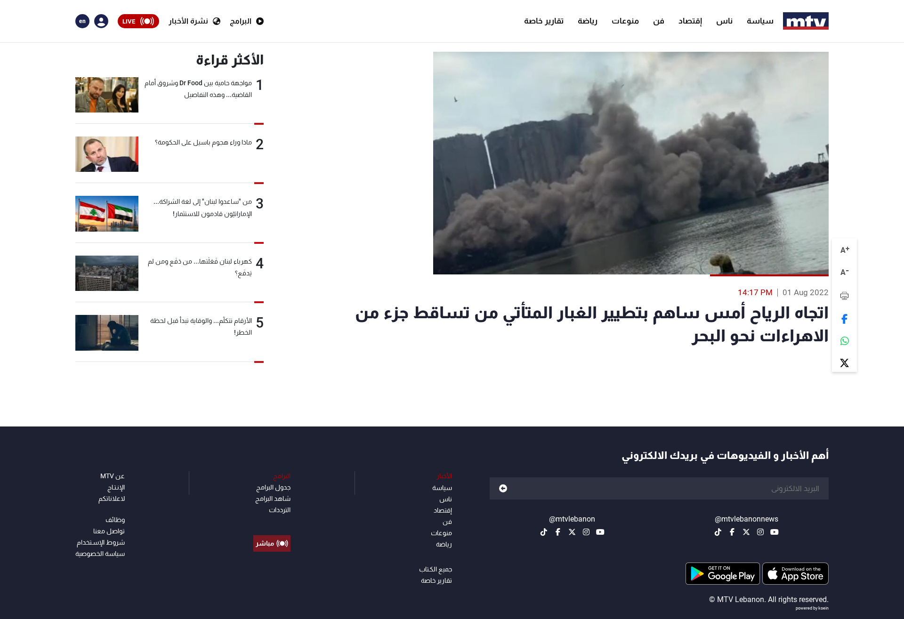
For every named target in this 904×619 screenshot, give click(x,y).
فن (658, 20)
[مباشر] (272, 522)
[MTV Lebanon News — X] (746, 532)
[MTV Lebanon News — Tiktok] (718, 532)
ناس (724, 20)
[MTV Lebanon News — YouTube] (774, 532)
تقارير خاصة (544, 20)
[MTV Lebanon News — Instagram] (760, 532)
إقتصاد (690, 20)
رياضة (587, 20)
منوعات (625, 20)
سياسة (760, 20)
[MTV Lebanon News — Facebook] (732, 532)
